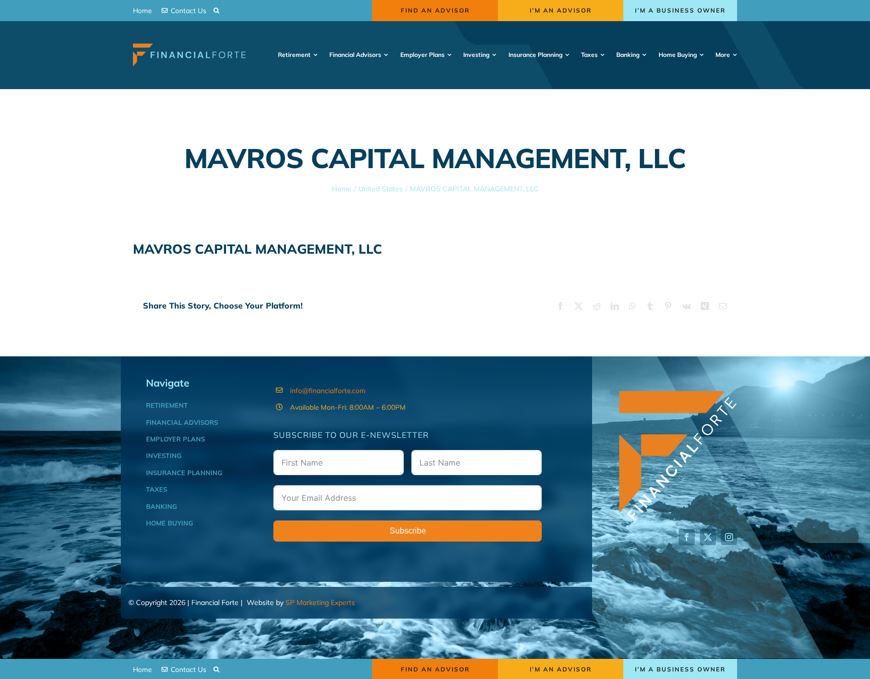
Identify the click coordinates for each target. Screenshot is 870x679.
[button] (216, 11)
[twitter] (708, 537)
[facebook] (687, 537)
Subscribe (408, 530)
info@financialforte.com (328, 390)
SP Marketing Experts (320, 602)
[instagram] (729, 537)
